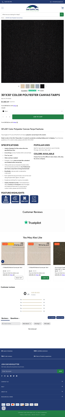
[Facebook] (1, 376)
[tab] (15, 318)
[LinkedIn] (7, 376)
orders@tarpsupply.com (57, 1)
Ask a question (51, 317)
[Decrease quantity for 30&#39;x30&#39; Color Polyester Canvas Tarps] (2, 116)
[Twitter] (13, 376)
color (3, 108)
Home (2, 17)
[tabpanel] (32, 334)
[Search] (62, 14)
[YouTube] (10, 376)
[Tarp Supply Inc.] (32, 8)
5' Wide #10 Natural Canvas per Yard (38, 267)
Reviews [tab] (5, 318)
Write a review (60, 317)
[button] (2, 8)
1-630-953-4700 (8, 1)
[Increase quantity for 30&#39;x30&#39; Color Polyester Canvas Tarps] (10, 116)
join (60, 371)
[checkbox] (47, 323)
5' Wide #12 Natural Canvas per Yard (12, 267)
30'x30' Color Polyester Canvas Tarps (14, 17)
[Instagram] (4, 376)
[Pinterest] (16, 376)
